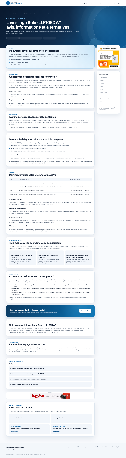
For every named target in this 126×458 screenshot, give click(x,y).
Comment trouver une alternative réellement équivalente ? (29, 379)
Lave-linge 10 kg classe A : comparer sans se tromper (67, 418)
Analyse (102, 80)
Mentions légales (116, 446)
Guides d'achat (101, 3)
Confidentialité (94, 446)
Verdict (101, 95)
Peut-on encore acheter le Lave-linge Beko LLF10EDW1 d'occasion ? (32, 374)
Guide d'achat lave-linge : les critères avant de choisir (25, 418)
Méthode (102, 86)
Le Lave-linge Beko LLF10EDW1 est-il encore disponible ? (28, 368)
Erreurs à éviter (103, 92)
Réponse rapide (103, 77)
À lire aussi (102, 102)
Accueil (8, 13)
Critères (102, 83)
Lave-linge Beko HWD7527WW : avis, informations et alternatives (70, 428)
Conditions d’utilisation (104, 446)
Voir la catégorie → (85, 310)
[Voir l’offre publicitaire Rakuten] (50, 396)
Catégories (84, 3)
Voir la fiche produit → (17, 263)
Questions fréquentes (105, 98)
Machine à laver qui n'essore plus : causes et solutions (25, 428)
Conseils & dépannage (113, 3)
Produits (92, 3)
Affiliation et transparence (83, 446)
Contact (73, 446)
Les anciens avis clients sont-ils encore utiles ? (25, 384)
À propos (68, 446)
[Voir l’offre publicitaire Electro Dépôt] (108, 57)
